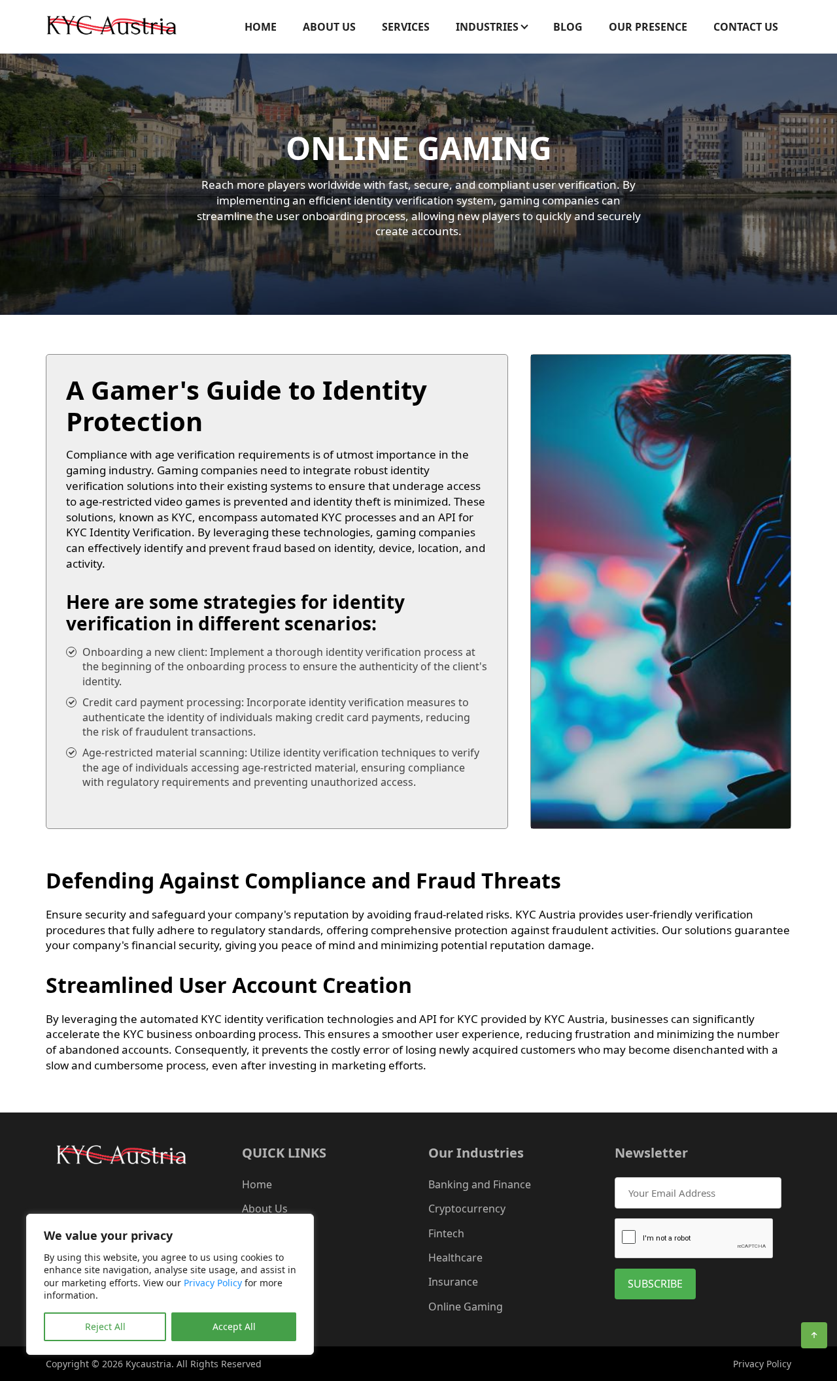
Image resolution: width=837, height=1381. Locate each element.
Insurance (453, 1282)
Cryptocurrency (466, 1208)
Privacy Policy (213, 1282)
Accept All (234, 1326)
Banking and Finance (479, 1184)
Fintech (446, 1233)
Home (261, 27)
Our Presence (648, 27)
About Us (329, 27)
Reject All (105, 1326)
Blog (568, 27)
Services (406, 27)
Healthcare (455, 1257)
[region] (170, 1284)
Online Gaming (465, 1306)
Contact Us (745, 27)
